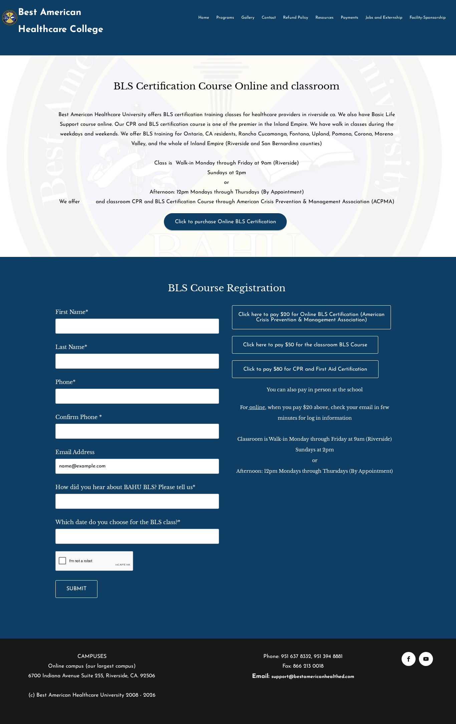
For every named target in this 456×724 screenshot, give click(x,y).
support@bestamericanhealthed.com (312, 676)
